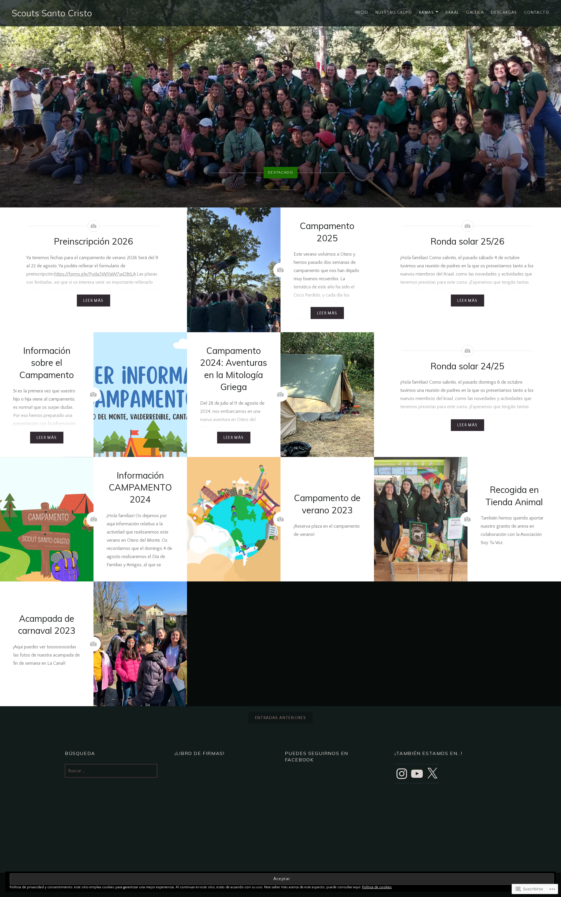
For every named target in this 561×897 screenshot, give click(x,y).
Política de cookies (377, 887)
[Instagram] (402, 774)
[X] (432, 774)
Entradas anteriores (280, 718)
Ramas (426, 12)
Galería (475, 12)
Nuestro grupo (393, 12)
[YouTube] (417, 774)
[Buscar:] (111, 770)
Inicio (361, 12)
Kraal (452, 12)
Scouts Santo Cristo (52, 13)
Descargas (504, 12)
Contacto (536, 12)
